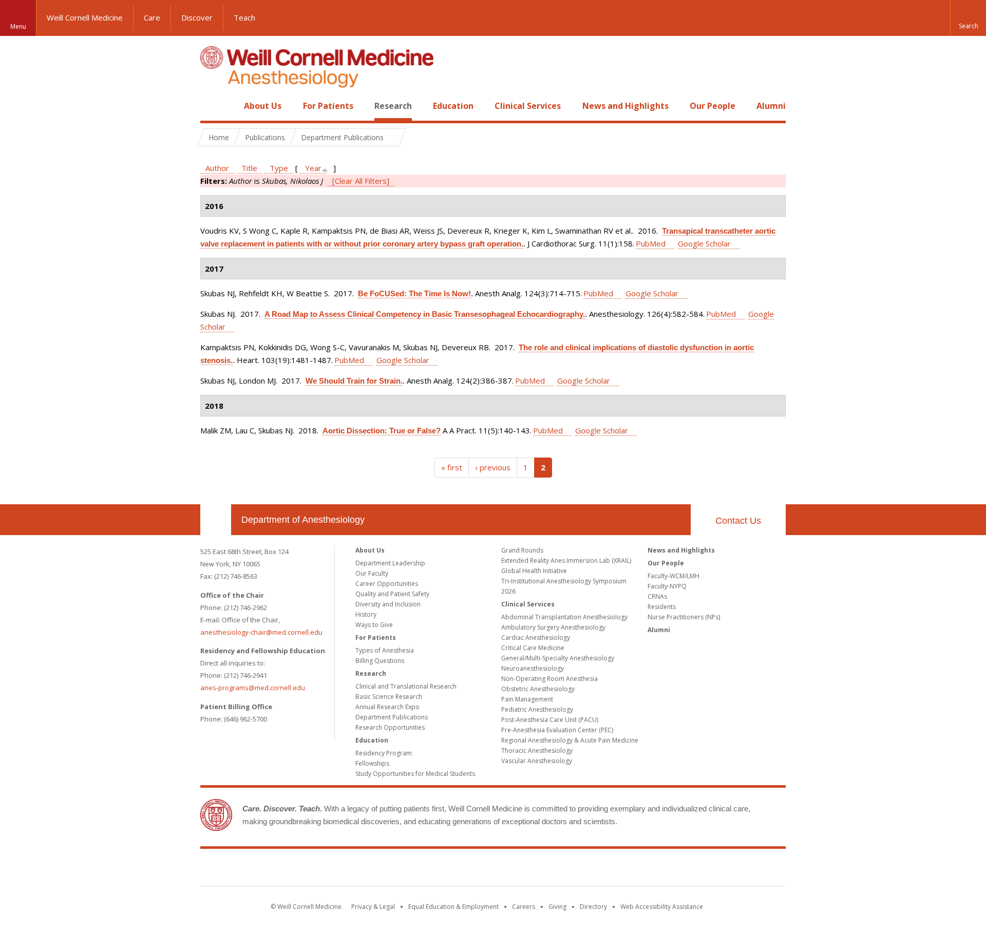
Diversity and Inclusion (388, 604)
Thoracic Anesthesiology (537, 750)
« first (451, 467)
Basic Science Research (388, 696)
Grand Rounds (522, 550)
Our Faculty (371, 573)
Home (211, 106)
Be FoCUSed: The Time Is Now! (414, 293)
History (365, 614)
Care (152, 17)
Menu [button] (18, 26)
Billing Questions (379, 660)
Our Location (215, 519)
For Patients (328, 105)
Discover (197, 17)
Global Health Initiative (534, 570)
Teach (244, 17)
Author (217, 168)
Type (279, 168)
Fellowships (372, 763)
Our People (712, 105)
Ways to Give (374, 624)
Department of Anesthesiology (303, 520)
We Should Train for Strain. (354, 380)
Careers (523, 906)
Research (393, 105)
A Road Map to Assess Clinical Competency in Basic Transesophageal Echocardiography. (424, 314)
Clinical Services (528, 105)
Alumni (771, 105)
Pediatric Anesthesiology (537, 709)
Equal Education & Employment (453, 906)
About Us (262, 105)
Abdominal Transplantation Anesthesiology (564, 617)
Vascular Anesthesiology (536, 760)
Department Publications (391, 717)
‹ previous (492, 467)
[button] (968, 18)
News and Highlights (625, 105)
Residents (662, 606)
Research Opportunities (390, 727)
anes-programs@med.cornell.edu (252, 687)
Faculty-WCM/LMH (673, 576)
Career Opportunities (386, 583)
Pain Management (527, 699)
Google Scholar (704, 243)
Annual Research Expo (387, 706)
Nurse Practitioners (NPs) (684, 617)
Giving (557, 906)
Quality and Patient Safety (392, 594)
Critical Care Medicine (532, 647)
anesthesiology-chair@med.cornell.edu (261, 632)
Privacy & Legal (373, 906)
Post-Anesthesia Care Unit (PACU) (549, 719)
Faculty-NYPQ (667, 586)
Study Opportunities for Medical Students (415, 773)
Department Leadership (390, 563)
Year (313, 168)
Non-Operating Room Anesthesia (549, 678)
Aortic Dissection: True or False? (382, 430)
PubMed (651, 243)
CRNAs (657, 596)
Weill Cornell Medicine (85, 17)
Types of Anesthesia (384, 650)
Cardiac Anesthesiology (535, 637)
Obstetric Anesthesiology (538, 689)
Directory (593, 906)
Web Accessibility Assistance (661, 906)
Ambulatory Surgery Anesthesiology (553, 627)
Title (249, 168)
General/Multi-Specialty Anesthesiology (557, 658)
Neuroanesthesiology (532, 668)
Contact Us (738, 521)
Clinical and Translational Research (406, 686)
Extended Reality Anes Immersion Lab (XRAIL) (566, 560)
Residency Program (383, 753)
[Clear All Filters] (360, 181)
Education (453, 105)
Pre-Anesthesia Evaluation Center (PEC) (557, 730)
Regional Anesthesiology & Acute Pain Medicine (569, 740)
